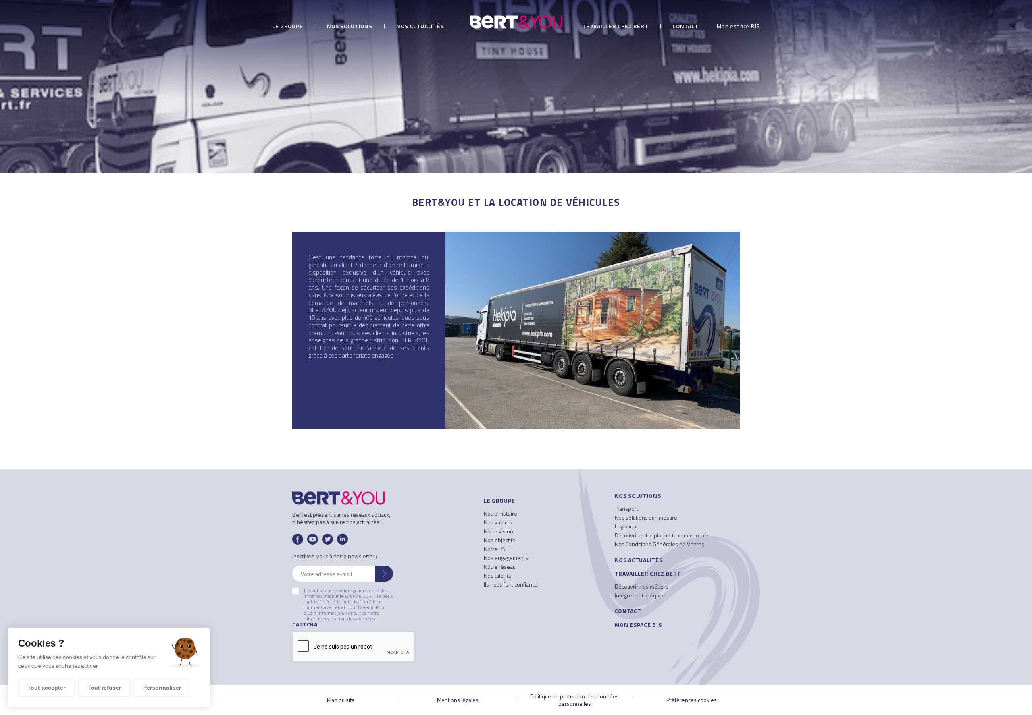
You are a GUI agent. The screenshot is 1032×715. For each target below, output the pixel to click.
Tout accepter (46, 687)
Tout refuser (104, 687)
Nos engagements (506, 557)
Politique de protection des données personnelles (574, 700)
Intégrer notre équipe (641, 595)
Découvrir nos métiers (641, 586)
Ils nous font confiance (511, 584)
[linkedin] (342, 539)
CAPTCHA (305, 624)
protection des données (349, 618)
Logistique (627, 526)
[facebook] (297, 539)
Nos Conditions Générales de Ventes (659, 544)
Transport (626, 508)
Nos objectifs (499, 540)
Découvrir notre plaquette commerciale (662, 535)
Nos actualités (420, 26)
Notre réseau (500, 566)
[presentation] (353, 647)
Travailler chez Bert (615, 26)
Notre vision (498, 531)
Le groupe (287, 26)
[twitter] (327, 539)
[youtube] (312, 539)
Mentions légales (458, 700)
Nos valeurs (498, 522)
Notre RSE (496, 549)
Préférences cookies (691, 700)
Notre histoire (500, 513)
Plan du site (341, 700)
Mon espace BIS (738, 26)
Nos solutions (349, 26)
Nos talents (497, 575)
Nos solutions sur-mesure (646, 517)
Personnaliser (162, 687)
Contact (685, 26)
